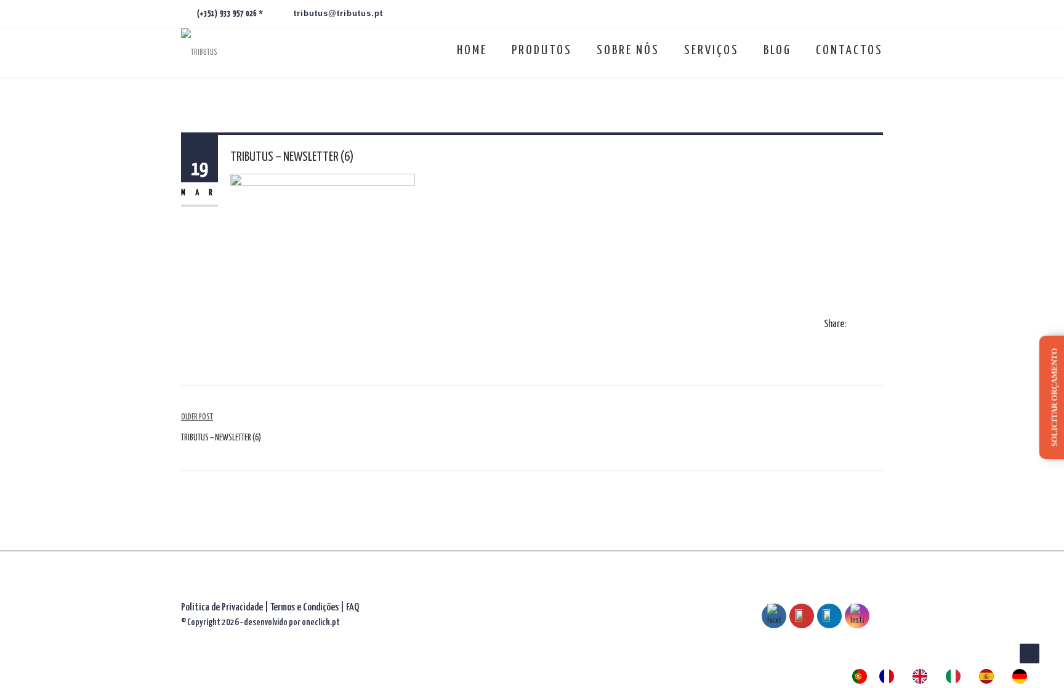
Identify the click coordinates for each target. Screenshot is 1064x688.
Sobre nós (628, 50)
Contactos (849, 50)
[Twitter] (867, 325)
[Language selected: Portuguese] (945, 676)
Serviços (711, 50)
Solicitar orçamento (1054, 397)
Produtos (542, 50)
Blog (777, 50)
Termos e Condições (305, 607)
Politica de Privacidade (222, 607)
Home (472, 50)
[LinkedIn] (879, 325)
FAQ (352, 607)
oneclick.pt (321, 622)
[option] (889, 676)
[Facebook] (854, 325)
